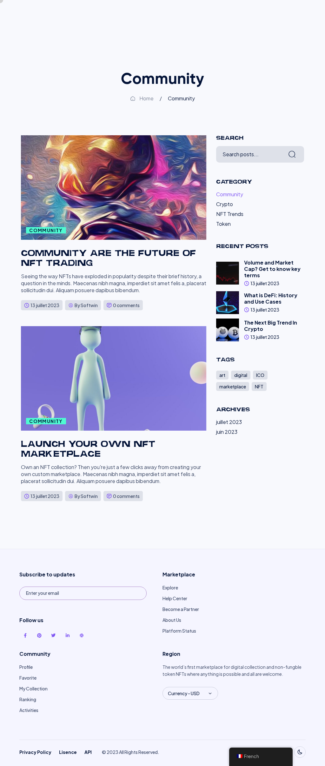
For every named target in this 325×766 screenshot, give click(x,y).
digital (240, 375)
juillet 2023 (229, 422)
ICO (260, 375)
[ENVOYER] (132, 593)
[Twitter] (53, 635)
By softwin (86, 305)
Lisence (68, 752)
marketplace (232, 386)
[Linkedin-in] (67, 635)
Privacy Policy (35, 752)
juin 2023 (226, 431)
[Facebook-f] (25, 635)
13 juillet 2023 (44, 305)
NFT (259, 386)
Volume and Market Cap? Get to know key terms (272, 269)
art (222, 375)
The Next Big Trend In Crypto (270, 325)
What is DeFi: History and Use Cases (270, 298)
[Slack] (81, 635)
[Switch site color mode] (300, 752)
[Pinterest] (39, 635)
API (88, 752)
